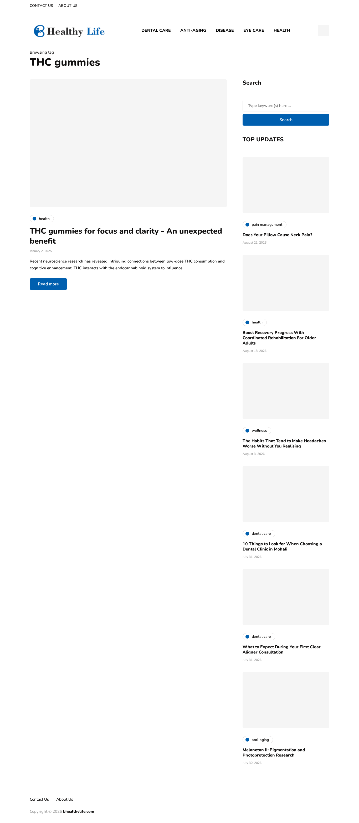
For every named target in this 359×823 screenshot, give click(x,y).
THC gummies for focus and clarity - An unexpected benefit (126, 236)
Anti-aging (193, 30)
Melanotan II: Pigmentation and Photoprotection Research (274, 752)
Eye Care (253, 30)
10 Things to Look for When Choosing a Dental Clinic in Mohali (282, 546)
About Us (68, 5)
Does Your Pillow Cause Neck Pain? (277, 235)
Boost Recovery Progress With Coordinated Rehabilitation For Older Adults (279, 338)
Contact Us (41, 5)
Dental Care (156, 30)
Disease (225, 30)
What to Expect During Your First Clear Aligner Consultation (282, 649)
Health (282, 30)
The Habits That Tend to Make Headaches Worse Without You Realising (284, 443)
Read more (48, 284)
